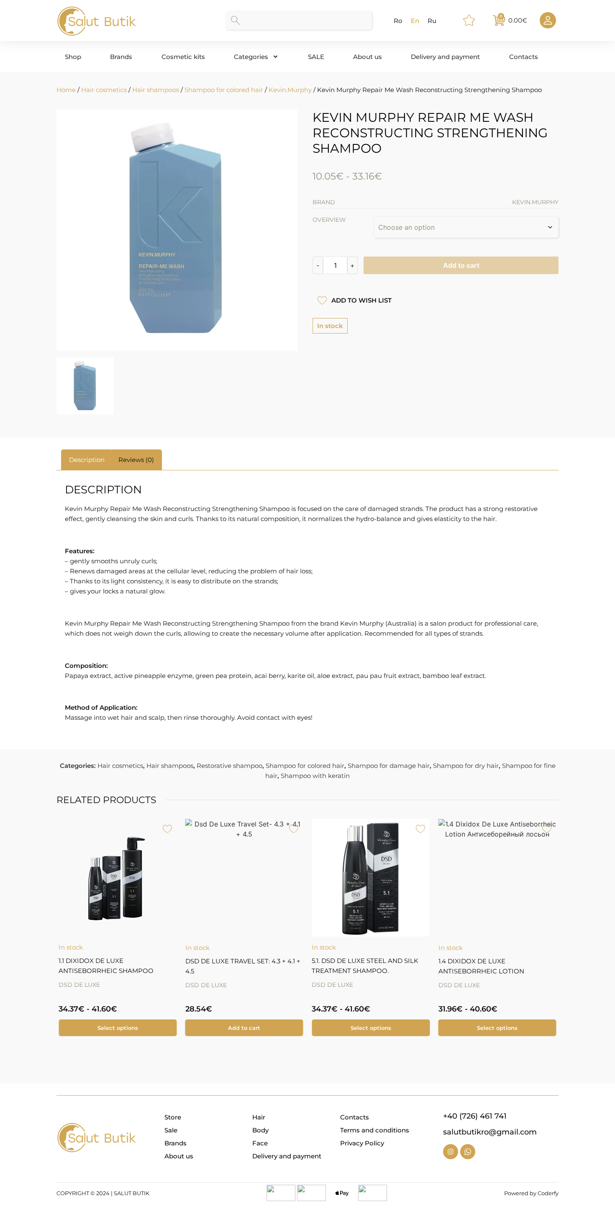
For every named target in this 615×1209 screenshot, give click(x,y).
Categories (251, 57)
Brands (121, 57)
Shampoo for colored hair (223, 90)
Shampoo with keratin (315, 776)
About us (367, 57)
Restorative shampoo (229, 766)
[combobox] (299, 20)
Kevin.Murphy (290, 90)
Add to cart (461, 265)
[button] (61, 921)
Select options (117, 1027)
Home (66, 90)
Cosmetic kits (183, 57)
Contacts (523, 57)
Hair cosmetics (104, 90)
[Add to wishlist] (322, 300)
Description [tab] (87, 460)
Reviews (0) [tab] (136, 460)
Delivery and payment (445, 57)
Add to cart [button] (244, 1027)
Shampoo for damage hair (389, 766)
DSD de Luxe (79, 984)
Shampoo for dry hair (466, 766)
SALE (316, 57)
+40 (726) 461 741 (475, 1116)
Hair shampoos (155, 90)
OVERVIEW (329, 220)
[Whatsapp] (467, 1151)
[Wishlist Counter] (472, 20)
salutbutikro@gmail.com (490, 1132)
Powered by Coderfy (531, 1193)
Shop (73, 57)
